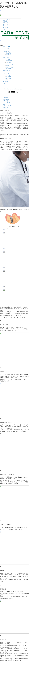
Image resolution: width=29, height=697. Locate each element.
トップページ (6, 19)
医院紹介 (5, 21)
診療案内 (5, 22)
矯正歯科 (8, 62)
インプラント (9, 64)
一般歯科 (8, 59)
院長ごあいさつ (7, 24)
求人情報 (5, 27)
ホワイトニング (10, 67)
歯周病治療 (9, 60)
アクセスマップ (10, 80)
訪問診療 (8, 69)
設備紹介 (8, 54)
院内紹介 (8, 53)
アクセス (5, 26)
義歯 (7, 65)
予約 (4, 29)
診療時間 (8, 78)
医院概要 (8, 76)
